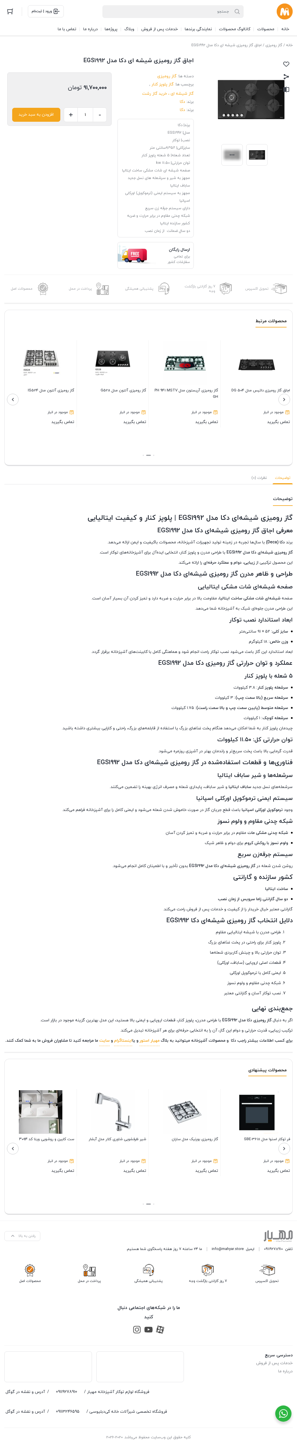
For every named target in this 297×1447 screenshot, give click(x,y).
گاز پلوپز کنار (162, 84)
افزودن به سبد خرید (36, 114)
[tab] (283, 478)
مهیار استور (150, 1040)
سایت (104, 1040)
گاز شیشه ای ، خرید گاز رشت (168, 93)
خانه (289, 45)
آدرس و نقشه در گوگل (25, 1392)
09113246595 (67, 1411)
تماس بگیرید (260, 406)
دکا (182, 102)
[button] (153, 455)
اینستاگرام (123, 1040)
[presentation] (284, 399)
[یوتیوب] (148, 1329)
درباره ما (285, 1371)
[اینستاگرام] (137, 1329)
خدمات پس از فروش (274, 1363)
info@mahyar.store (228, 1249)
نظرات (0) (259, 478)
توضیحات (282, 478)
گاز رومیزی (273, 45)
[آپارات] (160, 1329)
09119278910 (273, 1249)
